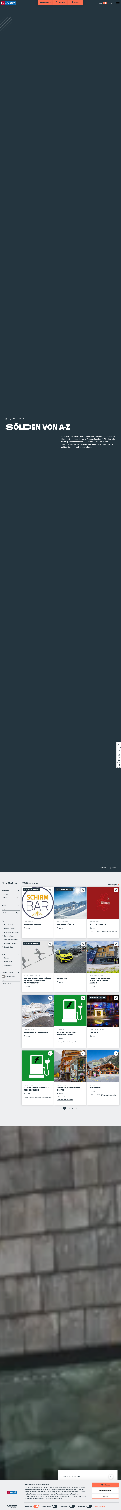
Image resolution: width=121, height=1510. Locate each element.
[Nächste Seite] (81, 1108)
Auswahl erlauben (105, 1490)
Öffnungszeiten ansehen (109, 932)
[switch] (54, 1506)
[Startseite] (6, 419)
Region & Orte (13, 419)
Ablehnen (105, 1496)
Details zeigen (100, 1506)
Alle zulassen (105, 1485)
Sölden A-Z (22, 419)
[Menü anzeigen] (118, 3)
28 (76, 1108)
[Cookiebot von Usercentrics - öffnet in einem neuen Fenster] (12, 1506)
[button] (11, 890)
